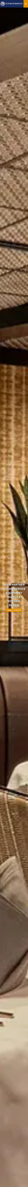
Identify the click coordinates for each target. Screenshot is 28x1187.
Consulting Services (14, 610)
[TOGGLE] (26, 4)
